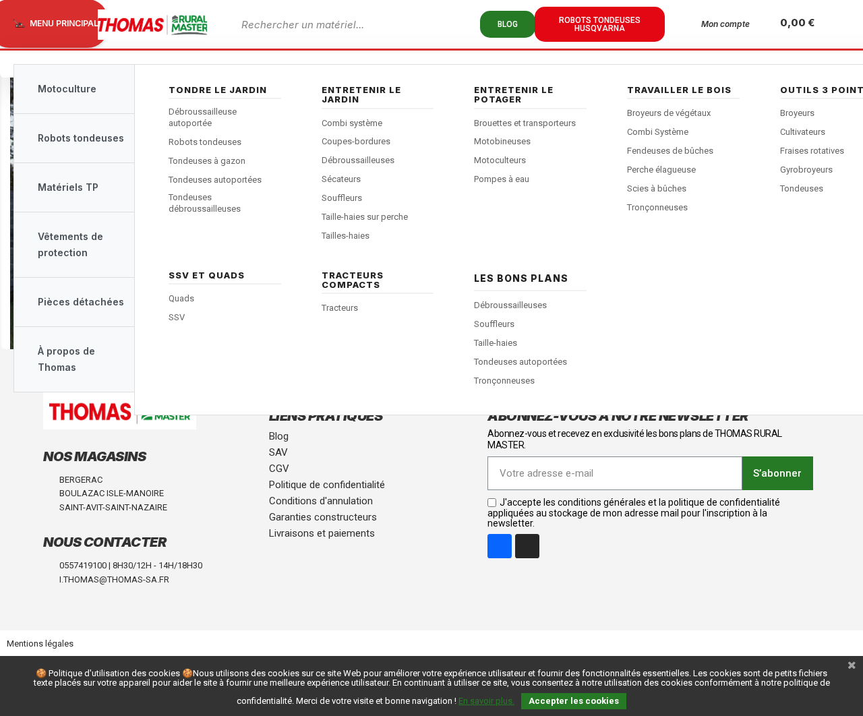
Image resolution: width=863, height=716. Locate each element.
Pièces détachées (81, 301)
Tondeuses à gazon (207, 161)
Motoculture (67, 88)
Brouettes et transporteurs (525, 123)
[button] (507, 24)
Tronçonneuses (657, 207)
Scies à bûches (656, 188)
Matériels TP (68, 187)
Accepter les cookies (574, 701)
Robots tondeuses (205, 142)
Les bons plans (521, 278)
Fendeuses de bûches (670, 151)
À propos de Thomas (66, 359)
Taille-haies (495, 343)
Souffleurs (342, 198)
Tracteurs (340, 308)
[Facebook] (499, 546)
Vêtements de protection (70, 244)
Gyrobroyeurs (806, 170)
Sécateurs (341, 179)
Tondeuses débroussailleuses (205, 203)
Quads (181, 298)
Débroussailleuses (358, 160)
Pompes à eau (501, 179)
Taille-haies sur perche (365, 217)
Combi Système (657, 132)
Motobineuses (502, 141)
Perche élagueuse (661, 170)
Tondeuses (801, 188)
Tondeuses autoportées (215, 180)
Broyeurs (797, 113)
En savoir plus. (486, 701)
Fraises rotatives (812, 151)
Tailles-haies (345, 236)
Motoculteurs (500, 160)
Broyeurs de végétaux (669, 113)
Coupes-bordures (356, 141)
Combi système (352, 123)
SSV (177, 317)
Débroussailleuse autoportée (203, 117)
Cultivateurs (802, 132)
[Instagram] (527, 546)
